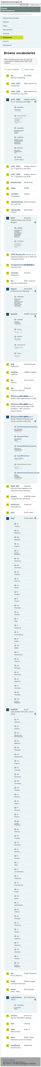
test (12, 1024)
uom (13, 1029)
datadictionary (17, 202)
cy (18, 544)
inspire (14, 496)
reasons (20, 148)
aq (12, 75)
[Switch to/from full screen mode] (27, 5)
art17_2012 (15, 166)
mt (18, 645)
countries (20, 128)
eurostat (14, 273)
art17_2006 (15, 99)
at (17, 524)
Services (6, 41)
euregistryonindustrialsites (17, 265)
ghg (12, 364)
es (18, 585)
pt (17, 665)
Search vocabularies (13, 69)
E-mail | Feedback (9, 1060)
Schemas (6, 33)
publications (16, 997)
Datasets (6, 22)
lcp (12, 973)
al (17, 719)
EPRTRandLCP (17, 255)
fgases (14, 289)
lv (17, 639)
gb (18, 821)
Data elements (8, 30)
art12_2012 (15, 83)
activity (19, 228)
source (19, 336)
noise (13, 989)
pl (17, 659)
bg (18, 537)
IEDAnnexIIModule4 (17, 417)
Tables (5, 26)
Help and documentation (11, 18)
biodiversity (16, 182)
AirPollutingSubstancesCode (20, 427)
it (17, 619)
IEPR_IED (15, 486)
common (14, 194)
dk (18, 565)
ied (12, 388)
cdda (13, 188)
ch (18, 754)
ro (18, 672)
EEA (12, 2)
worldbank (15, 1045)
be (18, 530)
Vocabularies (7, 37)
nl (17, 652)
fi (17, 592)
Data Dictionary (19, 14)
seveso (14, 1016)
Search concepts (29, 69)
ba (18, 733)
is (17, 856)
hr (18, 836)
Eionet (11, 14)
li (17, 869)
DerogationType (20, 436)
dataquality (15, 210)
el (17, 578)
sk (18, 692)
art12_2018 (15, 91)
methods (20, 137)
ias (12, 380)
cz (18, 550)
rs (17, 929)
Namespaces (7, 45)
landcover (15, 504)
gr (18, 829)
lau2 (12, 518)
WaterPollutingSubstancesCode (20, 473)
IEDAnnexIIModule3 (17, 404)
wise (13, 1037)
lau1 (12, 512)
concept (20, 319)
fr (17, 598)
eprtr (13, 218)
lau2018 (14, 709)
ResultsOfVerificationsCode (20, 446)
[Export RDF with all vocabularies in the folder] (35, 102)
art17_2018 (15, 174)
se (18, 679)
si (17, 685)
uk (18, 699)
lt (17, 625)
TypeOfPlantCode (20, 456)
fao (12, 281)
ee (18, 572)
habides (14, 372)
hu (18, 605)
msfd (13, 981)
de (18, 558)
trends (19, 157)
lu (17, 632)
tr (17, 956)
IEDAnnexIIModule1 (17, 396)
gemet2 (14, 314)
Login (23, 5)
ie (17, 612)
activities (20, 107)
